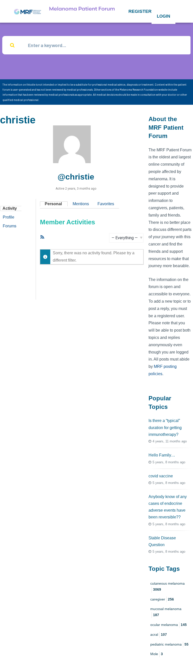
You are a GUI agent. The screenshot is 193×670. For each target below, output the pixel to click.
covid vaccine (161, 476)
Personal (53, 204)
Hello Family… (162, 455)
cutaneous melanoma (167, 586)
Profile (8, 217)
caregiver (162, 599)
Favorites (106, 204)
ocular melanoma (168, 625)
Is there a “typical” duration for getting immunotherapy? (165, 427)
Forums (9, 226)
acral (158, 634)
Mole (156, 654)
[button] (140, 11)
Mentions (81, 204)
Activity (10, 208)
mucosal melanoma (165, 612)
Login (163, 16)
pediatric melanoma (169, 644)
